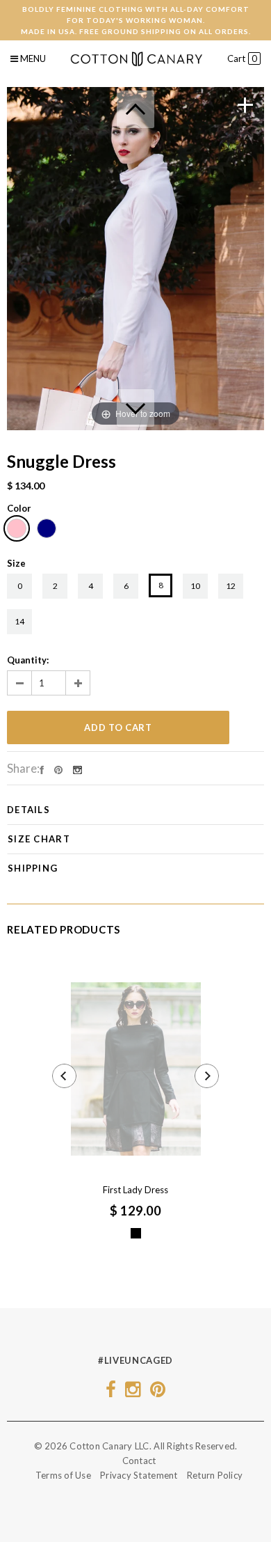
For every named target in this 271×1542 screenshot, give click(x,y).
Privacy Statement (138, 1475)
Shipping (33, 868)
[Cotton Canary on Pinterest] (158, 1392)
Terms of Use (63, 1475)
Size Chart (39, 838)
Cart (242, 58)
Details (28, 809)
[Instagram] (77, 768)
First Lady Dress (135, 1189)
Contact (139, 1460)
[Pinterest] (58, 768)
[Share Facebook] (42, 768)
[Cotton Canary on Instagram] (133, 1392)
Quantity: (28, 660)
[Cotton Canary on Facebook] (111, 1392)
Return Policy (215, 1475)
